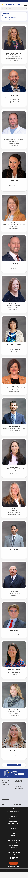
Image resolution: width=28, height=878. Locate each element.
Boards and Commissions (5, 789)
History (3, 786)
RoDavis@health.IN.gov (14, 595)
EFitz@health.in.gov (14, 186)
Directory (10, 16)
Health (5, 16)
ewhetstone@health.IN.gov (14, 432)
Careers (21, 773)
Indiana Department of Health (12, 4)
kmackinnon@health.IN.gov (14, 674)
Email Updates (13, 847)
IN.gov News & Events (13, 845)
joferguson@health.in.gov (14, 101)
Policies (13, 830)
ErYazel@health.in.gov (14, 143)
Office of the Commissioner (10, 17)
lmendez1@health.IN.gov (14, 514)
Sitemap (13, 833)
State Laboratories (19, 788)
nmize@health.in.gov (14, 755)
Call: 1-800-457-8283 (13, 818)
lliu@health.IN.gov (14, 351)
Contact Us (17, 784)
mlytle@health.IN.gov (14, 391)
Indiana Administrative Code (13, 852)
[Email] (17, 804)
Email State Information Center (13, 814)
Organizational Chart (14, 765)
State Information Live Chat (13, 811)
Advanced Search (13, 828)
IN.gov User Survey (14, 826)
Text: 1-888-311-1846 (13, 821)
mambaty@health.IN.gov (14, 555)
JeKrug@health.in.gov (14, 474)
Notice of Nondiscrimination (6, 796)
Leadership (4, 782)
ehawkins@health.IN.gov (14, 268)
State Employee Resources (13, 838)
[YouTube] (11, 804)
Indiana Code (13, 850)
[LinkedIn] (14, 804)
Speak (13, 863)
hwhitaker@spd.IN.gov (14, 715)
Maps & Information (13, 842)
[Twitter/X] (6, 804)
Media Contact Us (19, 786)
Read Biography (14, 60)
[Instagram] (9, 804)
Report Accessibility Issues (13, 866)
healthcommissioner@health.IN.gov (14, 58)
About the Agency (8, 19)
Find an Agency (13, 816)
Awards (13, 854)
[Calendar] (20, 804)
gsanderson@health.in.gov (14, 309)
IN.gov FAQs (13, 835)
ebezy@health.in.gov (14, 228)
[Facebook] (3, 804)
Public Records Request (7, 794)
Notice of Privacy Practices (5, 800)
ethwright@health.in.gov (14, 634)
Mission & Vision (5, 784)
